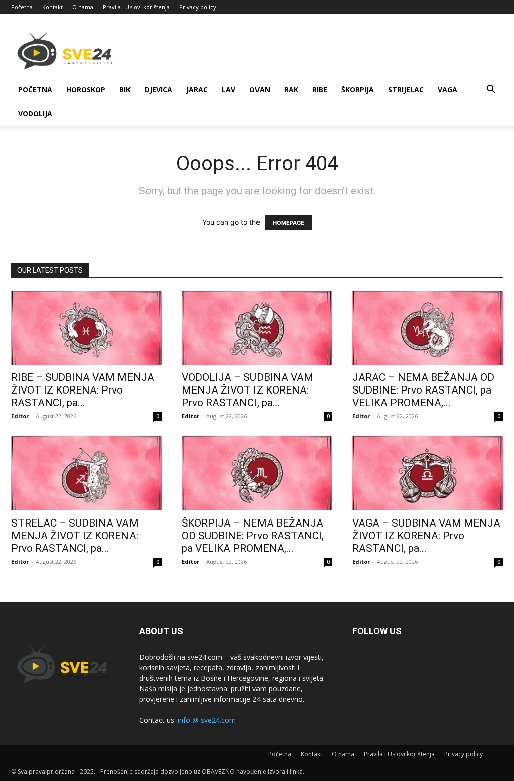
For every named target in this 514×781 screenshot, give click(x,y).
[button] (491, 90)
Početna (22, 7)
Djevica (158, 89)
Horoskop (85, 89)
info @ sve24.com (207, 720)
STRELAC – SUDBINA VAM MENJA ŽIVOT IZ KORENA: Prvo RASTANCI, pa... (75, 535)
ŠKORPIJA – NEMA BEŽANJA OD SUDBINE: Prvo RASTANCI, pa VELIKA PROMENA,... (253, 535)
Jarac (197, 89)
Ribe (319, 89)
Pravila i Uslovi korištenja (136, 7)
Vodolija (35, 113)
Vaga (447, 89)
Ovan (259, 89)
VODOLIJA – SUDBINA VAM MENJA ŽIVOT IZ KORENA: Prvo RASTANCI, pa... (247, 390)
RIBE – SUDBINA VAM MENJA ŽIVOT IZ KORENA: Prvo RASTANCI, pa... (82, 390)
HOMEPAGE (288, 222)
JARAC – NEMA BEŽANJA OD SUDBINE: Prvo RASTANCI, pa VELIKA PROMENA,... (423, 390)
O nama (82, 7)
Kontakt (52, 7)
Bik (125, 89)
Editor (20, 416)
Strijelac (406, 89)
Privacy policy (197, 7)
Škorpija (357, 89)
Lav (228, 89)
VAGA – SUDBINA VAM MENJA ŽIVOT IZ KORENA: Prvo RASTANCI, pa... (426, 535)
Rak (291, 89)
